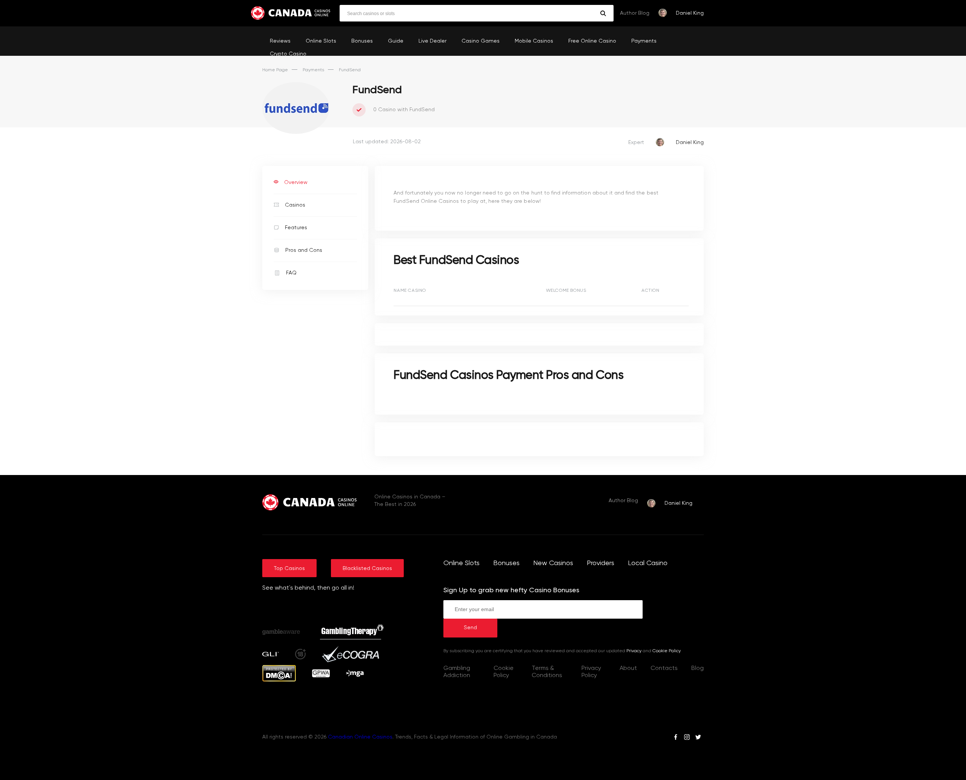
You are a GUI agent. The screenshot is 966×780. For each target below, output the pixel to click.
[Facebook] (675, 738)
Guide (395, 41)
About (628, 668)
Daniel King (690, 13)
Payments (644, 41)
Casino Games (480, 41)
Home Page (275, 70)
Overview (296, 182)
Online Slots (321, 41)
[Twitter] (698, 738)
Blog (697, 668)
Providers (600, 563)
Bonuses (362, 41)
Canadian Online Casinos (360, 737)
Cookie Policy (666, 651)
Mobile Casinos (534, 41)
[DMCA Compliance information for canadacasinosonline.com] (279, 680)
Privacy (633, 651)
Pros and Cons (303, 250)
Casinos (295, 205)
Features (296, 227)
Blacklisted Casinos (367, 568)
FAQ (291, 273)
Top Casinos (289, 568)
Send (470, 627)
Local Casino (648, 563)
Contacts (664, 668)
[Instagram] (687, 738)
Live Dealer (432, 41)
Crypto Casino (288, 54)
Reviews (280, 41)
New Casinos (553, 563)
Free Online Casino (592, 41)
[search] (603, 13)
